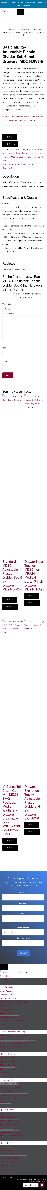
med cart (6, 160)
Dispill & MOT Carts (9, 1158)
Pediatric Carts (6, 1128)
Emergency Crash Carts (10, 1087)
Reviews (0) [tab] (7, 168)
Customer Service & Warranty (13, 1002)
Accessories (26, 29)
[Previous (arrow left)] (3, 1188)
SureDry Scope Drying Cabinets (14, 1035)
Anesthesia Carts (7, 1091)
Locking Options (7, 994)
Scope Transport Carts (10, 1046)
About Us (4, 1024)
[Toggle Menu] (4, 967)
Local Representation (9, 1017)
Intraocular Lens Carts (10, 1132)
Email (4, 361)
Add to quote (10, 144)
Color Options (6, 991)
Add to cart (10, 137)
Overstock (4, 979)
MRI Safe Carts (7, 1117)
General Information (9, 998)
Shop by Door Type (8, 1065)
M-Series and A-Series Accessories (26, 153)
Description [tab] (7, 164)
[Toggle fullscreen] (10, 1183)
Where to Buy (6, 1013)
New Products (6, 987)
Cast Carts (4, 1113)
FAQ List (4, 1005)
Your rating (7, 304)
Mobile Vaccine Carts (9, 1120)
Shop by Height (7, 1057)
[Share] (17, 1183)
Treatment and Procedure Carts (14, 1098)
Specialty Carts (7, 1109)
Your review (8, 313)
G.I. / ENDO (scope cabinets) (12, 1031)
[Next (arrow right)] (10, 1188)
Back (4, 983)
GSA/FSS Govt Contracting (12, 1020)
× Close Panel (8, 1177)
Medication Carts (7, 1143)
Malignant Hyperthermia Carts (14, 1124)
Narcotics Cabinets (8, 1161)
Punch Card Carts (8, 1146)
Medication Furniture (9, 1165)
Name (5, 348)
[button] (20, 12)
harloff (40, 157)
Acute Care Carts (7, 1080)
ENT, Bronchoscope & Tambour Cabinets (18, 1039)
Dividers (6, 153)
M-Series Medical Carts (13, 157)
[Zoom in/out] (3, 1183)
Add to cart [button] (10, 600)
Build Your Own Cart (9, 1083)
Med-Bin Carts (6, 1150)
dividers (32, 157)
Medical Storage (7, 1054)
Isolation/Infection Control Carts (14, 1095)
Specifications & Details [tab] (23, 164)
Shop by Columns (8, 1061)
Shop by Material (7, 1069)
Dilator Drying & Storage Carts (13, 1042)
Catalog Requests (8, 1009)
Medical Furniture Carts (10, 1135)
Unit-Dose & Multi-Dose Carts (13, 1154)
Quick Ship (5, 976)
